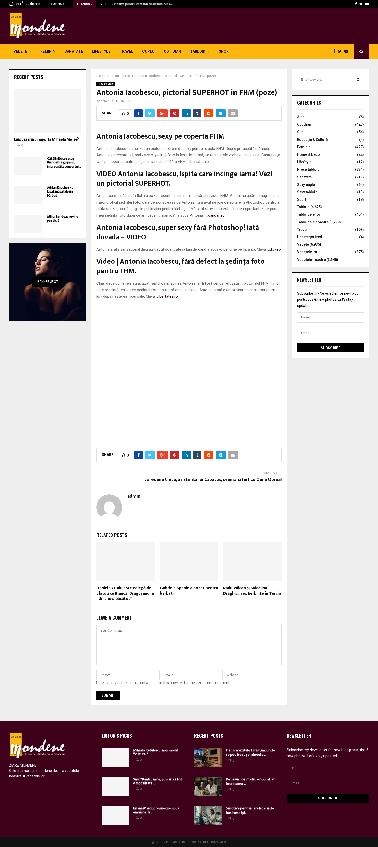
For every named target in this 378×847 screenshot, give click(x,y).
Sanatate (74, 51)
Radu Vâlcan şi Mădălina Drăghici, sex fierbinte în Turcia (252, 591)
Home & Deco (308, 154)
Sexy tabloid (307, 192)
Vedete (20, 51)
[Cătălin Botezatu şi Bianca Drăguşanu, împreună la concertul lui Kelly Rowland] (28, 166)
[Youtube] (367, 4)
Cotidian (172, 51)
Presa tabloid (106, 83)
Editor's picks (117, 735)
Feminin (48, 51)
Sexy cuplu (306, 185)
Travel (126, 51)
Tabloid (197, 51)
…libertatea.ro (167, 296)
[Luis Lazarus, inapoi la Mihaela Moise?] (47, 111)
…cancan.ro (215, 215)
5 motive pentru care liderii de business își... (250, 810)
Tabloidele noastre (313, 222)
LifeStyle (101, 51)
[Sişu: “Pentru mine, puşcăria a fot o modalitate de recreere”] (115, 786)
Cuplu (148, 51)
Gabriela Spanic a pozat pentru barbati (189, 591)
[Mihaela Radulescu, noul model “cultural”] (115, 757)
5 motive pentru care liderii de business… (141, 3)
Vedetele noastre (311, 260)
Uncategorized (309, 237)
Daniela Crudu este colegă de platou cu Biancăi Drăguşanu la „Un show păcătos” (125, 593)
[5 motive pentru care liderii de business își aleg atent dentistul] (208, 815)
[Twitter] (361, 4)
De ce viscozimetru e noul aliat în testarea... (250, 781)
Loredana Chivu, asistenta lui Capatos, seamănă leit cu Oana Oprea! (213, 480)
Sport (225, 51)
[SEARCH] (358, 80)
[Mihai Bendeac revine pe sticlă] (28, 224)
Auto (301, 117)
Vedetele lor (307, 252)
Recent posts (28, 77)
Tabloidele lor (308, 214)
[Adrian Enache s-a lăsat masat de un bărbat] (28, 195)
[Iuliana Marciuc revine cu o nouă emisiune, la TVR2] (115, 815)
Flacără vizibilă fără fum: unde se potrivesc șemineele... (250, 752)
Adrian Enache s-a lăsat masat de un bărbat (60, 191)
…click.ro (274, 249)
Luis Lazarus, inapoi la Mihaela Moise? (46, 139)
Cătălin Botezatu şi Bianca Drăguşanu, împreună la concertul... (64, 162)
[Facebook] (356, 4)
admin (105, 101)
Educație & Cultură (312, 140)
